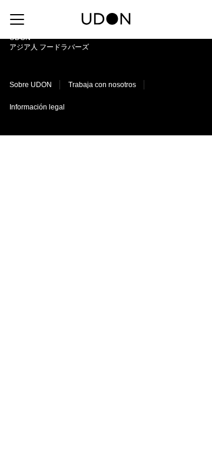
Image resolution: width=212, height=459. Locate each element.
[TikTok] (181, 19)
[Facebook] (199, 19)
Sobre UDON (30, 85)
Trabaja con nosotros (102, 85)
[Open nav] (17, 19)
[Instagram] (160, 18)
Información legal (37, 107)
